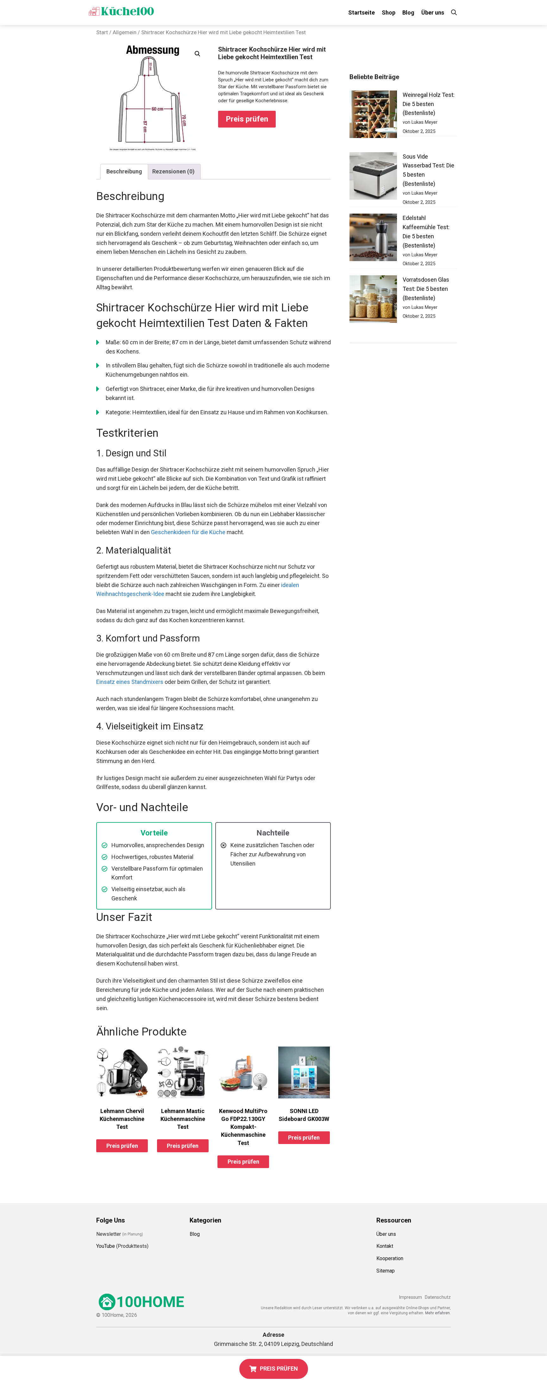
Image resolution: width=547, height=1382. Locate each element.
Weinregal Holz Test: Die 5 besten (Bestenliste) (429, 103)
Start (102, 32)
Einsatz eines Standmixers (129, 681)
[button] (197, 53)
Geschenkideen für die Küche (188, 532)
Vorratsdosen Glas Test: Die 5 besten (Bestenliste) (426, 288)
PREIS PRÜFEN (279, 1368)
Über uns (432, 12)
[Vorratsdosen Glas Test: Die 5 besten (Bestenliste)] (373, 300)
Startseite (361, 12)
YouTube (105, 1246)
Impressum (410, 1297)
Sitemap (385, 1271)
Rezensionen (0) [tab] (173, 171)
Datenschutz (438, 1297)
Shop (388, 12)
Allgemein (124, 32)
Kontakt (384, 1246)
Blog (408, 12)
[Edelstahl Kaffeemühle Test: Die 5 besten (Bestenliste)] (373, 239)
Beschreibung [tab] (124, 171)
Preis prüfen (247, 119)
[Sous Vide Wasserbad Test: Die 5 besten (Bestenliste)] (373, 177)
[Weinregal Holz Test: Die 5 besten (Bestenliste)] (373, 116)
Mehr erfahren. (438, 1313)
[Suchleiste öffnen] (454, 12)
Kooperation (389, 1258)
